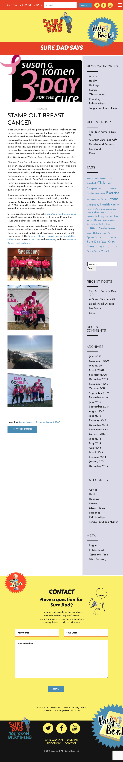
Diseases (113, 189)
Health (42, 109)
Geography (93, 205)
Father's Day (95, 200)
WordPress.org (97, 559)
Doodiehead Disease (101, 144)
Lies (106, 213)
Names (93, 90)
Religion (97, 233)
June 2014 (95, 439)
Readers (89, 233)
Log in (93, 545)
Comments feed (98, 555)
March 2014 (96, 452)
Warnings (90, 251)
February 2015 (97, 420)
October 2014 (97, 434)
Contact (70, 743)
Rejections (54, 743)
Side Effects (107, 233)
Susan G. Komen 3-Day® (48, 422)
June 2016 (95, 402)
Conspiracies (94, 188)
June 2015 (95, 416)
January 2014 (97, 461)
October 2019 (97, 388)
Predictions (106, 228)
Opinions (102, 224)
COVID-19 (105, 189)
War (117, 247)
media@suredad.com (67, 710)
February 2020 (98, 375)
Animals (106, 178)
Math (111, 213)
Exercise (112, 193)
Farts (88, 200)
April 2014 (95, 448)
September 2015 (99, 407)
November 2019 (98, 384)
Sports (90, 237)
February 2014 (97, 457)
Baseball (91, 183)
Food (114, 199)
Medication (90, 217)
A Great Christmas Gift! (103, 140)
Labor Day (98, 212)
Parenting (94, 99)
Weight (105, 251)
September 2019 (99, 393)
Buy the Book (22, 429)
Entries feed (96, 550)
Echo (92, 153)
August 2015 (96, 411)
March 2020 (96, 370)
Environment (100, 193)
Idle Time (96, 209)
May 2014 (95, 443)
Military (99, 216)
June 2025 (95, 356)
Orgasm (109, 224)
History (115, 205)
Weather (97, 251)
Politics (92, 228)
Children (104, 183)
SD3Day (51, 240)
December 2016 (98, 397)
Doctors (91, 193)
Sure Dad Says (54, 740)
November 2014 (98, 429)
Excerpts (72, 740)
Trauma (112, 247)
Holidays (94, 85)
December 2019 (98, 379)
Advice (93, 76)
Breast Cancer (26, 422)
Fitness (105, 199)
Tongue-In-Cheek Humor (103, 108)
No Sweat (95, 149)
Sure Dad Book (105, 237)
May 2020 (95, 366)
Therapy (106, 247)
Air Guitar (90, 178)
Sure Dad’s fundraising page (60, 214)
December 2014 (98, 425)
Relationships (97, 103)
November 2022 (99, 361)
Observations (97, 94)
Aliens (97, 178)
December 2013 (98, 466)
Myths (108, 216)
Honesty (89, 209)
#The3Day (34, 240)
